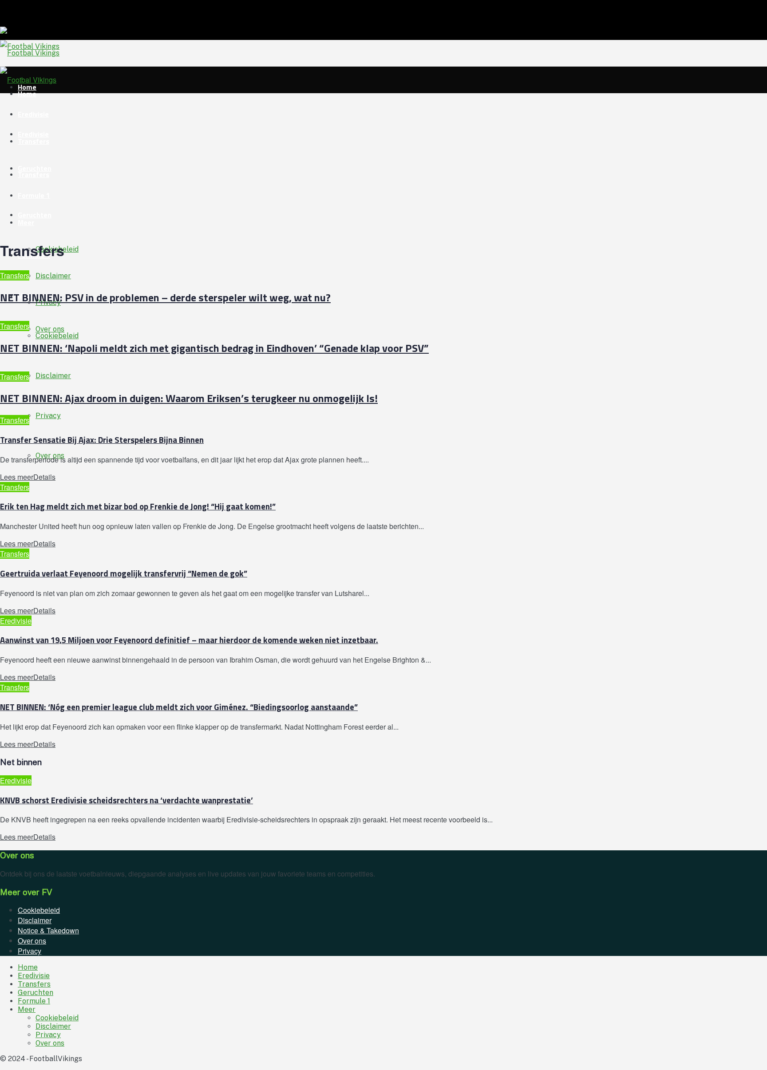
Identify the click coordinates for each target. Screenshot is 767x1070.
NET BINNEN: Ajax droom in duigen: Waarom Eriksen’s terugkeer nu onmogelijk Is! (189, 398)
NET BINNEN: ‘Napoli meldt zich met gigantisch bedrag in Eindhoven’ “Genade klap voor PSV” (214, 348)
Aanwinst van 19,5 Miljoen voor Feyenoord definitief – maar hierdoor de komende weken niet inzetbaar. (189, 640)
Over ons (50, 329)
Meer (26, 222)
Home (28, 967)
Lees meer (27, 477)
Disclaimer (53, 375)
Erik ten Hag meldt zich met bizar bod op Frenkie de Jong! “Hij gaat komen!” (138, 506)
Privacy (48, 415)
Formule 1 (34, 195)
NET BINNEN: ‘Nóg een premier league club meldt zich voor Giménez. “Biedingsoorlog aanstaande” (179, 707)
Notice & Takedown (48, 930)
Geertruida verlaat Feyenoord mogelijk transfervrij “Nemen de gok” (123, 573)
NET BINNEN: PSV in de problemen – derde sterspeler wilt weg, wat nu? (165, 297)
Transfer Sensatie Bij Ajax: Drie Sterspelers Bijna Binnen (102, 440)
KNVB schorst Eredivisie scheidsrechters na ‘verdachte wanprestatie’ (126, 800)
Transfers (33, 141)
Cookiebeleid (39, 910)
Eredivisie (33, 114)
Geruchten (34, 214)
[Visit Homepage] (29, 53)
